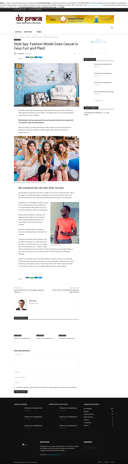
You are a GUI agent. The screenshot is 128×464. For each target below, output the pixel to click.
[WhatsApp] (32, 58)
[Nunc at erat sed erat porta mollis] (88, 94)
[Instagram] (108, 10)
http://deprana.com (33, 303)
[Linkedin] (36, 58)
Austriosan (21, 53)
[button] (112, 27)
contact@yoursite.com (54, 454)
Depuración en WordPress (95, 5)
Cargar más (98, 100)
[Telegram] (40, 58)
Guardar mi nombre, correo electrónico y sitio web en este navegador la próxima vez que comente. (46, 387)
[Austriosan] (15, 54)
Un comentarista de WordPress (93, 113)
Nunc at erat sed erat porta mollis (104, 91)
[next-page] (18, 343)
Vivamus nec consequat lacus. (22, 338)
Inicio (15, 37)
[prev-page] (15, 343)
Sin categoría (21, 37)
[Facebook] (105, 10)
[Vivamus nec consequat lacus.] (24, 329)
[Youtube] (112, 10)
